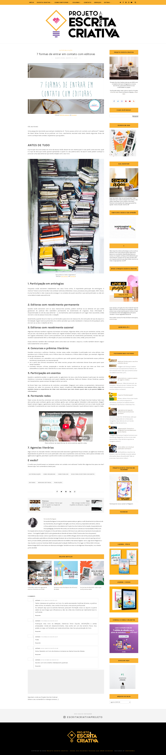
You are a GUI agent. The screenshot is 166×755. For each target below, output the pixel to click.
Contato (87, 2)
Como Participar (61, 2)
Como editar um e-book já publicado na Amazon (126, 447)
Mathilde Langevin (64, 115)
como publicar (63, 474)
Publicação (58, 482)
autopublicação (66, 50)
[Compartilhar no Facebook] (57, 491)
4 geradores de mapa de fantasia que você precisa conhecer (126, 411)
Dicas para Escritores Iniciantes (82, 474)
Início (31, 2)
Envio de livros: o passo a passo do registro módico (127, 379)
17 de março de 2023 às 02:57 (49, 621)
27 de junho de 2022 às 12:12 (49, 600)
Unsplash (74, 115)
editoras (32, 482)
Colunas (76, 2)
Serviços (97, 2)
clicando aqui (114, 92)
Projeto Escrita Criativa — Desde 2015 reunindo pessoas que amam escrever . (80, 751)
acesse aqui (113, 319)
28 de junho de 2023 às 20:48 (49, 648)
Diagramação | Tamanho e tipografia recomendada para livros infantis (127, 430)
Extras (107, 2)
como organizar (49, 474)
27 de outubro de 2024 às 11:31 (49, 660)
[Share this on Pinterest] (65, 491)
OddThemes (130, 751)
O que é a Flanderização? (125, 395)
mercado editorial (44, 482)
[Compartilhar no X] (61, 491)
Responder (38, 615)
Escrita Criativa (43, 2)
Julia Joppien (64, 276)
